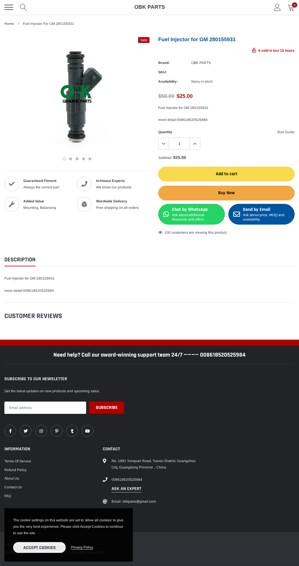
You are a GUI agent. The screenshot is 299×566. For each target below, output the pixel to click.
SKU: (162, 72)
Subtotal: (165, 158)
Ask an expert (126, 489)
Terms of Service (17, 461)
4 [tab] (83, 158)
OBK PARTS (201, 63)
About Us (11, 478)
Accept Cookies (39, 548)
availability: (168, 81)
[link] (10, 431)
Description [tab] (20, 259)
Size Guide (286, 132)
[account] (277, 7)
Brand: (164, 63)
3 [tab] (77, 158)
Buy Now (226, 193)
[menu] (8, 7)
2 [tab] (70, 158)
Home (9, 24)
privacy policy (82, 547)
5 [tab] (89, 158)
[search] (23, 7)
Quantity (165, 132)
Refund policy (15, 470)
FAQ (7, 496)
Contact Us (13, 487)
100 (168, 232)
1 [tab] (64, 158)
